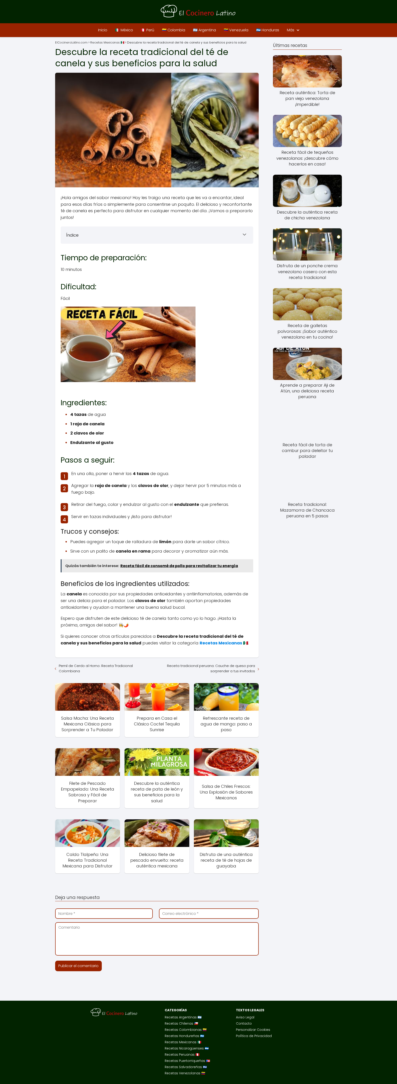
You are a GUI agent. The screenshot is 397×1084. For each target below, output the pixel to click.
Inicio (102, 30)
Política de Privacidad (254, 1036)
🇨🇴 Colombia (173, 30)
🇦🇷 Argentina (204, 30)
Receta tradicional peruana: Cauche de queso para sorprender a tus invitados (211, 668)
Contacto (244, 1023)
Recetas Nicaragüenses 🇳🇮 (187, 1048)
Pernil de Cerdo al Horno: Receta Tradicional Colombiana (96, 668)
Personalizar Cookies (253, 1029)
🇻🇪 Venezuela (236, 30)
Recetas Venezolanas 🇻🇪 (185, 1073)
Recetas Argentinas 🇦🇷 (183, 1017)
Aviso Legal (245, 1017)
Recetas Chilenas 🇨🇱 (181, 1023)
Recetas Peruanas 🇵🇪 (182, 1054)
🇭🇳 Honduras (267, 30)
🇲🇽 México (124, 30)
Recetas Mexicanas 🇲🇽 (183, 1042)
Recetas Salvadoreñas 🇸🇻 (186, 1067)
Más (290, 30)
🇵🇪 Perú (147, 30)
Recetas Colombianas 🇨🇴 (186, 1029)
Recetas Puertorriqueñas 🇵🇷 (187, 1060)
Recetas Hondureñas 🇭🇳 (184, 1036)
